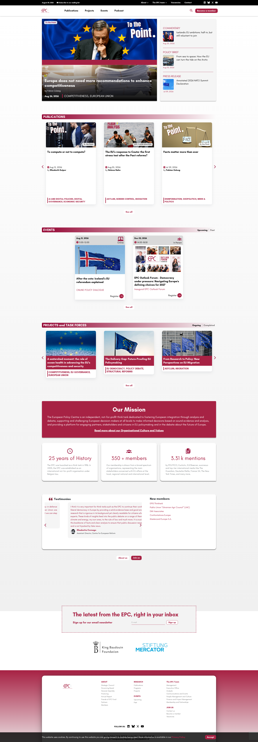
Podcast (118, 10)
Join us (136, 557)
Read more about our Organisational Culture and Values (129, 430)
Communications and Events (177, 694)
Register (114, 296)
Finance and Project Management (179, 699)
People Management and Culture (178, 697)
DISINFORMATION (173, 199)
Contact (188, 2)
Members (104, 705)
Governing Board (107, 688)
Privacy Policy (178, 737)
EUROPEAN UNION (58, 375)
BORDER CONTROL (125, 199)
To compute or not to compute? (66, 151)
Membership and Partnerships (177, 702)
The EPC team (159, 2)
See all (129, 212)
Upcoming (202, 230)
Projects (89, 10)
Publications (71, 10)
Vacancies (175, 2)
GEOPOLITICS (189, 199)
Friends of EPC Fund (108, 699)
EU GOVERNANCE (80, 372)
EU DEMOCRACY (116, 368)
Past (212, 230)
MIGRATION (141, 199)
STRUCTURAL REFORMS (119, 371)
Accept (210, 737)
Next (214, 166)
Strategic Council (107, 685)
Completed (209, 325)
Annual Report (106, 697)
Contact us (170, 711)
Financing (104, 694)
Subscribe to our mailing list (69, 3)
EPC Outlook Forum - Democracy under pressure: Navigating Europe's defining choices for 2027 (156, 281)
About (144, 2)
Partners (104, 702)
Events (104, 10)
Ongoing (196, 325)
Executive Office (172, 688)
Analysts (169, 691)
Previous (42, 166)
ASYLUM (111, 199)
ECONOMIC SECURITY (74, 201)
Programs (137, 688)
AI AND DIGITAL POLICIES (61, 199)
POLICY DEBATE (134, 368)
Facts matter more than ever (180, 151)
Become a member (206, 10)
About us (122, 558)
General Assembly (108, 691)
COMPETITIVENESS (59, 372)
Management (171, 685)
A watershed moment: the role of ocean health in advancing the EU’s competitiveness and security (68, 362)
